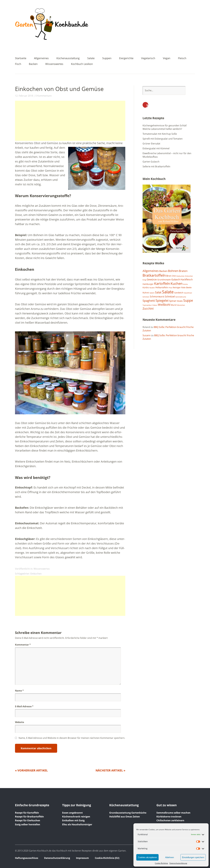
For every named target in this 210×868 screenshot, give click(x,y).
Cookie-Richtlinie (161, 863)
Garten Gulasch (151, 161)
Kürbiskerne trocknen (168, 816)
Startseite (20, 58)
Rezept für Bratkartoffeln (29, 816)
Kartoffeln (162, 283)
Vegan (166, 58)
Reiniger (177, 287)
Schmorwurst (157, 296)
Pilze (170, 288)
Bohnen (173, 271)
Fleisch (182, 58)
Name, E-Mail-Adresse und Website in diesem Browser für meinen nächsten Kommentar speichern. (72, 737)
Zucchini (148, 308)
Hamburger (148, 284)
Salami (152, 293)
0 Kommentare (43, 95)
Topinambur (147, 305)
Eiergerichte (126, 58)
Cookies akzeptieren (147, 857)
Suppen (106, 58)
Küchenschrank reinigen (76, 816)
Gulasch (175, 279)
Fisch (18, 64)
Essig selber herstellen (27, 824)
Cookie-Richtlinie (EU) (107, 858)
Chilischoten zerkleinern (170, 820)
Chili (174, 275)
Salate (91, 58)
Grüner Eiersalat (151, 143)
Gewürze (152, 279)
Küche (185, 284)
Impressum (82, 858)
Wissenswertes (54, 64)
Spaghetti (149, 301)
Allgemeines (41, 58)
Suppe (188, 300)
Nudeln (152, 288)
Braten (183, 271)
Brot (168, 275)
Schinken (146, 297)
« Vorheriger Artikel (31, 770)
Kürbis (146, 287)
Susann (147, 335)
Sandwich (178, 292)
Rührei (146, 292)
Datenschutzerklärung (178, 863)
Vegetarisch (148, 58)
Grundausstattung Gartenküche (127, 812)
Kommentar (23, 644)
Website (19, 722)
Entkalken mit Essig (73, 820)
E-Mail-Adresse (24, 706)
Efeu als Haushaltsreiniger (77, 824)
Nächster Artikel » (110, 770)
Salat (158, 292)
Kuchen (177, 283)
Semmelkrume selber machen (173, 812)
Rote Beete (186, 287)
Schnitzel (170, 296)
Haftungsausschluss (26, 858)
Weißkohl (164, 305)
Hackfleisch (187, 279)
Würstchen (181, 305)
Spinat (172, 300)
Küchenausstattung (68, 58)
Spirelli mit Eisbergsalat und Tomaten (163, 138)
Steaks (180, 301)
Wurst (174, 305)
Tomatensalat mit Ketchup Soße (160, 133)
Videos (154, 305)
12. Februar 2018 (24, 95)
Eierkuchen (180, 276)
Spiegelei (162, 300)
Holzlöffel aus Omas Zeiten (124, 816)
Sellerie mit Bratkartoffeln (156, 166)
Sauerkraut (188, 293)
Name (19, 690)
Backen (33, 64)
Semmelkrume (180, 297)
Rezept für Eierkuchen (27, 820)
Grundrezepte (164, 279)
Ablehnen (169, 857)
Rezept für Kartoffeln (27, 812)
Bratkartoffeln (154, 275)
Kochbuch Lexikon (82, 64)
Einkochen (36, 573)
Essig (144, 280)
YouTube (145, 105)
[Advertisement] (70, 121)
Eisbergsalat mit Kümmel (156, 148)
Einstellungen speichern (193, 857)
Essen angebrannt (72, 812)
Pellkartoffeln (161, 287)
